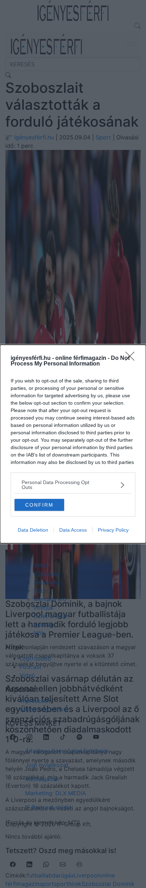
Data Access (73, 530)
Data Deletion (33, 530)
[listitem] (73, 485)
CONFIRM (39, 505)
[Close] (132, 358)
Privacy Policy (113, 530)
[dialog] (73, 444)
